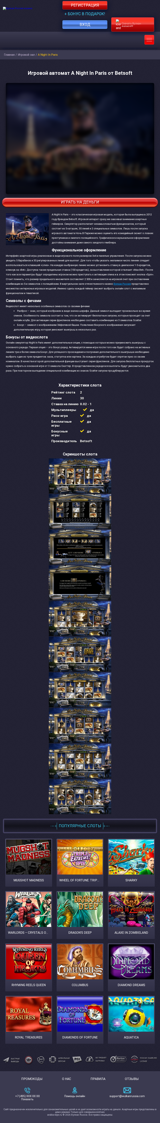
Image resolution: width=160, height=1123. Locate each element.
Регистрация (85, 5)
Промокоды (32, 1079)
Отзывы (132, 1079)
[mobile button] (149, 40)
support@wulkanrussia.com (127, 1096)
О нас (66, 1079)
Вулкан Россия (122, 283)
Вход (85, 24)
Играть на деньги (80, 202)
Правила (98, 1079)
